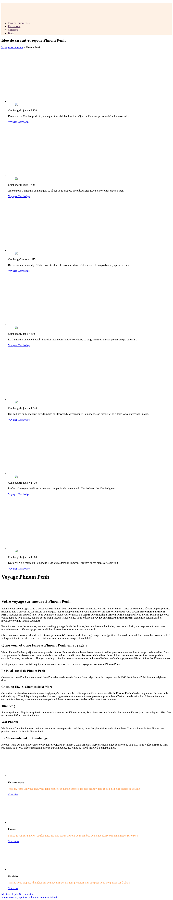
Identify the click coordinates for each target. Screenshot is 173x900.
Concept (13, 29)
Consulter (13, 794)
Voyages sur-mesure (12, 47)
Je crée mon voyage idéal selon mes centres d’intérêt (29, 897)
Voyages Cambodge (19, 121)
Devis (11, 33)
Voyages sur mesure (19, 23)
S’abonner (13, 841)
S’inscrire (13, 888)
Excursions (14, 26)
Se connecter (26, 894)
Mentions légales (10, 894)
